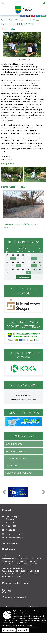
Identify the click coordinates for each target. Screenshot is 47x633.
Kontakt (6, 510)
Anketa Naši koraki (23, 395)
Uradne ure (8, 549)
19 (18, 265)
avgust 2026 (23, 248)
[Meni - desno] (44, 2)
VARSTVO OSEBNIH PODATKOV (18, 473)
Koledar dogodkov (23, 242)
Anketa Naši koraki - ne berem (23, 399)
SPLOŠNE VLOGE (12, 465)
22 (34, 265)
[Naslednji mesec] (40, 248)
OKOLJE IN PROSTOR (14, 444)
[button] (4, 492)
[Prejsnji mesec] (7, 248)
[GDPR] (18, 492)
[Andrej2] (12, 174)
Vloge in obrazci (23, 436)
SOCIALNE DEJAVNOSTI (15, 458)
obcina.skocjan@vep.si (14, 538)
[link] (22, 15)
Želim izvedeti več (8, 630)
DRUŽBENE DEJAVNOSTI (16, 451)
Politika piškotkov (26, 625)
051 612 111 (10, 530)
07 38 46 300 (11, 526)
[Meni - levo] (2, 2)
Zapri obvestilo (23, 630)
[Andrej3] (35, 174)
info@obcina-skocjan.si (14, 534)
